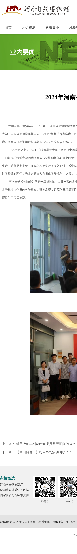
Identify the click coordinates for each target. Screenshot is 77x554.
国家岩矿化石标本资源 (14, 495)
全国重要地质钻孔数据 (14, 490)
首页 (8, 27)
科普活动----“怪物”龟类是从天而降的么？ (46, 444)
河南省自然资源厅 (11, 484)
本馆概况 (28, 27)
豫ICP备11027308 (64, 521)
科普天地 (52, 27)
